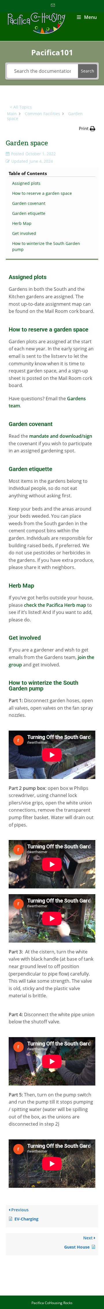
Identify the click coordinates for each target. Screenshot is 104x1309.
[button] (87, 128)
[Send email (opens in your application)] (52, 5)
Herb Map (21, 223)
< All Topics (21, 107)
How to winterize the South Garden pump (46, 246)
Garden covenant (28, 203)
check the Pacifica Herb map (55, 605)
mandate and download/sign (60, 436)
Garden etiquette (28, 213)
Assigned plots (26, 183)
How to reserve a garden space (42, 193)
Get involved (24, 233)
